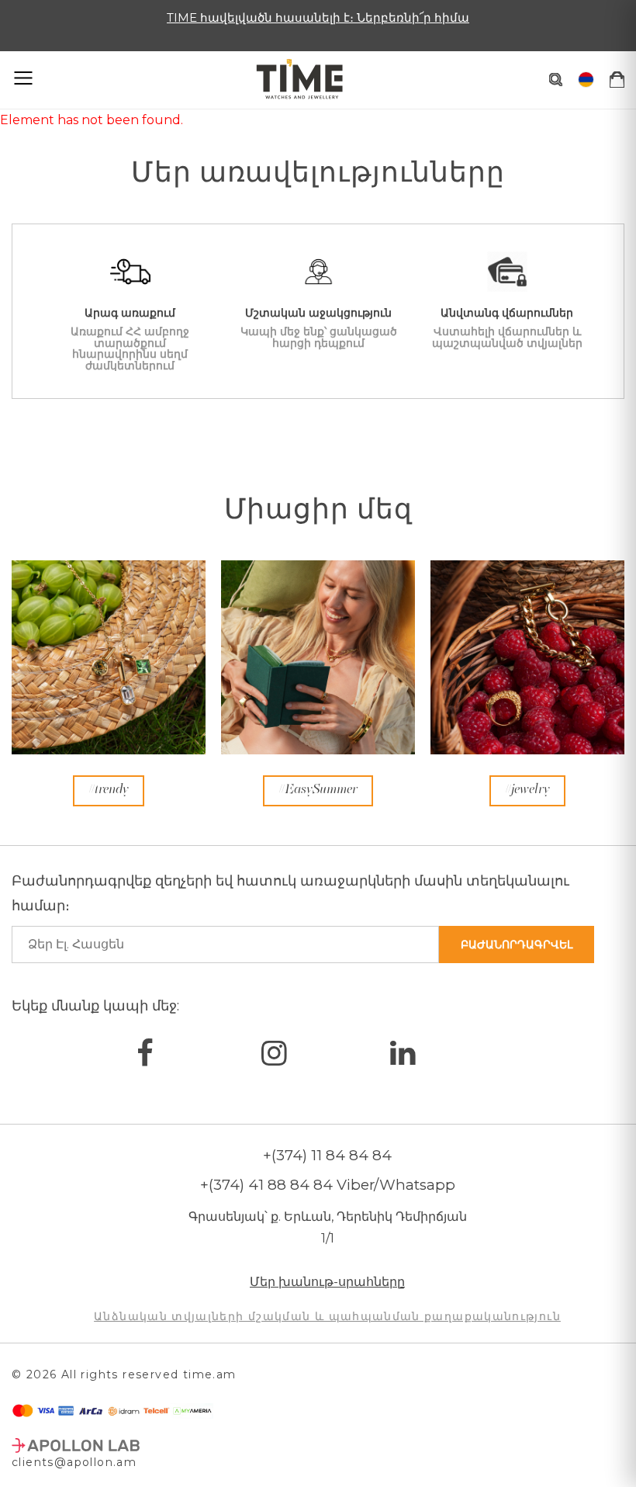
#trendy (108, 790)
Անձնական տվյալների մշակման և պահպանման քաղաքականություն (327, 1316)
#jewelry (527, 790)
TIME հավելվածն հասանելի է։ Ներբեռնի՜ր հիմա (318, 17)
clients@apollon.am (74, 1462)
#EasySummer (318, 790)
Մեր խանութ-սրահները (327, 1281)
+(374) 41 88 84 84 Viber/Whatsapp (327, 1185)
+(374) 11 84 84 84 (327, 1155)
